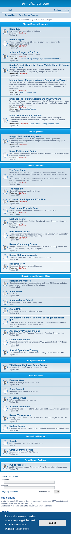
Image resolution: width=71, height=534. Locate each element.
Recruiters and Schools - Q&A (35, 276)
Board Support (16, 39)
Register (14, 476)
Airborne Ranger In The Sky (23, 52)
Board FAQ (14, 29)
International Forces (35, 436)
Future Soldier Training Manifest (25, 115)
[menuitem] (8, 10)
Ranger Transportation (20, 415)
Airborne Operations (19, 406)
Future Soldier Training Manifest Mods (44, 124)
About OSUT (15, 291)
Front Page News (36, 132)
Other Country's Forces (21, 450)
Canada (13, 441)
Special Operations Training (23, 350)
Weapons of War (17, 398)
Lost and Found (17, 219)
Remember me (44, 492)
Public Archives (17, 465)
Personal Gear (16, 380)
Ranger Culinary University (23, 255)
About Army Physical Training (24, 331)
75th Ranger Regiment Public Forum (28, 365)
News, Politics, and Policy (22, 151)
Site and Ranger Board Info (35, 24)
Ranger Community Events (23, 244)
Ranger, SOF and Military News (25, 136)
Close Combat (16, 389)
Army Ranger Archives (35, 460)
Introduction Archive (28, 92)
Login (4, 476)
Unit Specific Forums (35, 361)
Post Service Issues (19, 231)
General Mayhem (36, 165)
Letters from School (19, 339)
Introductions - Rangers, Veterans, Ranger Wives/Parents (38, 80)
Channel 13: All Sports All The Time (27, 199)
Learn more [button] (22, 528)
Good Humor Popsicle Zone (23, 208)
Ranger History (17, 264)
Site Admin (23, 33)
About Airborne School (21, 300)
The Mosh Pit (16, 189)
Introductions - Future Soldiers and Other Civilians (35, 99)
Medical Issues (17, 426)
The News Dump (17, 170)
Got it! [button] (52, 523)
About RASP (15, 309)
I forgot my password (9, 492)
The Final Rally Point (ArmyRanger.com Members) (40, 59)
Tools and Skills (35, 376)
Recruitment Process (20, 281)
